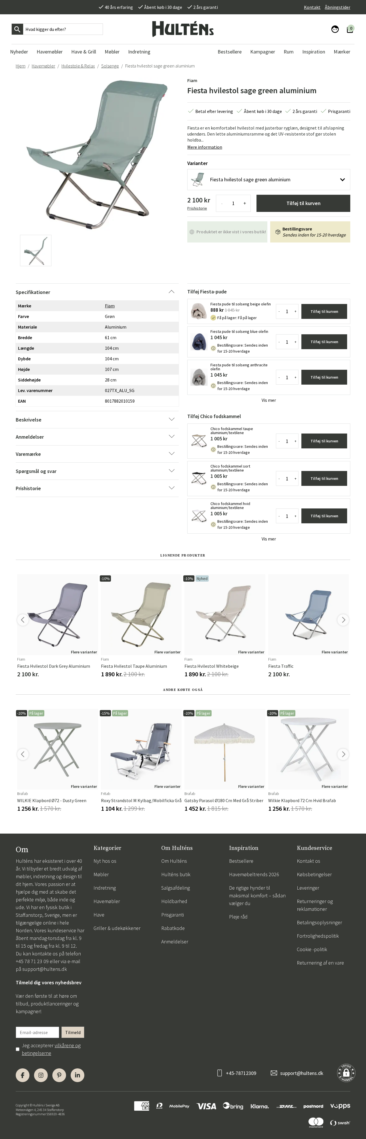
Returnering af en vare (320, 962)
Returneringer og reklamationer (315, 905)
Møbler (101, 874)
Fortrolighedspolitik (318, 936)
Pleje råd (238, 916)
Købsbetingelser (314, 874)
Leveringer (308, 887)
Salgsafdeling (175, 887)
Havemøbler (43, 66)
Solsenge (110, 66)
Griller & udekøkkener (117, 928)
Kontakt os (308, 861)
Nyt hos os (105, 861)
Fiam (192, 80)
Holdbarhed (174, 901)
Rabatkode (173, 928)
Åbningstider (337, 7)
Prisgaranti (172, 914)
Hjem (20, 66)
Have (99, 914)
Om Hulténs (174, 861)
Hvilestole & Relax (78, 66)
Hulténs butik (175, 874)
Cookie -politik (312, 949)
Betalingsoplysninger (319, 922)
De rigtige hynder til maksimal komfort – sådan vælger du (257, 895)
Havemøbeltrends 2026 (254, 874)
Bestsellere (241, 861)
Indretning (105, 887)
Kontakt (312, 7)
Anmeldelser (174, 941)
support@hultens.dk (44, 969)
